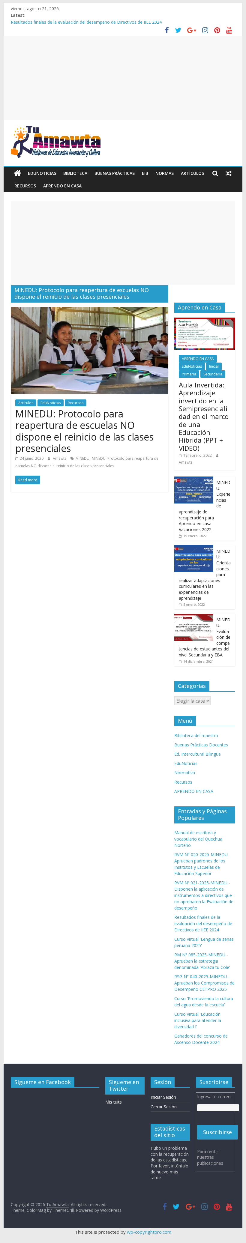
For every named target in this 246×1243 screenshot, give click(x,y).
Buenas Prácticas (114, 173)
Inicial (214, 366)
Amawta (60, 458)
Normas (164, 173)
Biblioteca (75, 173)
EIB (145, 173)
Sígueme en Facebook (42, 1082)
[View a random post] (228, 173)
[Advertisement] (123, 78)
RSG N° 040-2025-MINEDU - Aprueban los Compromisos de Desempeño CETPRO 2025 (204, 983)
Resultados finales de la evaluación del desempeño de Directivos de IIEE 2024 (86, 22)
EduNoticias (42, 173)
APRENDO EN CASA (62, 186)
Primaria (189, 374)
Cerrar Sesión (164, 1107)
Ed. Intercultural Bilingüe (197, 754)
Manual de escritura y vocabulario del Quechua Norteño (198, 839)
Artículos (192, 173)
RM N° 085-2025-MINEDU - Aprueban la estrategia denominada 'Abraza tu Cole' (202, 961)
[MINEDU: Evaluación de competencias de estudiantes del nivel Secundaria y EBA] (193, 617)
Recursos (25, 186)
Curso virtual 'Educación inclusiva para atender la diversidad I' (197, 1020)
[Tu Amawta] (17, 173)
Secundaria (212, 374)
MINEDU (82, 458)
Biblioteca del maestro (196, 735)
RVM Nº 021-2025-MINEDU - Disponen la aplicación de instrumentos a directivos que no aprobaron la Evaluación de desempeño (203, 895)
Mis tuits (113, 1102)
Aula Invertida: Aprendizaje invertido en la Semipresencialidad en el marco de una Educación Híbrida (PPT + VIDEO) (204, 416)
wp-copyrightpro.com (149, 1232)
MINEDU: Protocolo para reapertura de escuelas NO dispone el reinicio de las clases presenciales (84, 431)
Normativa (184, 772)
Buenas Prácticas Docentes (201, 745)
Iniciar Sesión (163, 1097)
